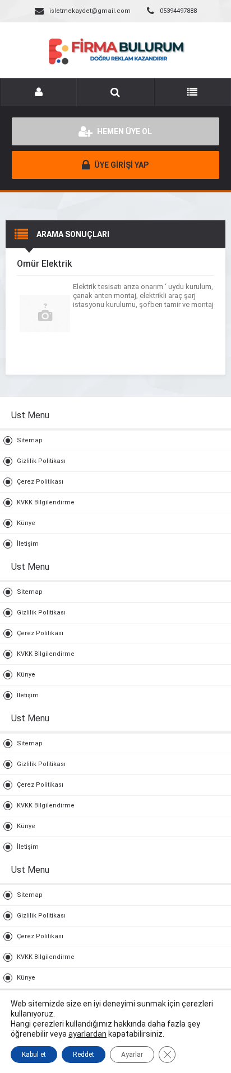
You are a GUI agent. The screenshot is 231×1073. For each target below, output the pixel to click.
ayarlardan (87, 1033)
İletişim (28, 543)
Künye (26, 523)
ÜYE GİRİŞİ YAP (121, 164)
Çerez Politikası (40, 481)
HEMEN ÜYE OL (123, 131)
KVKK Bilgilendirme (46, 502)
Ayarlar (132, 1054)
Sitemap (30, 440)
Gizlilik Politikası (41, 461)
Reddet (83, 1054)
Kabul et (34, 1054)
